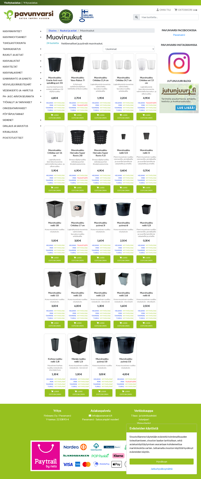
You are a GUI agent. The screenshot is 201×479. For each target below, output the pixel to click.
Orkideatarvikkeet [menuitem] (15, 108)
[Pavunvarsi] (28, 14)
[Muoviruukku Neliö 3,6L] (123, 279)
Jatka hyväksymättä (161, 468)
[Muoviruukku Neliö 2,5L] (100, 279)
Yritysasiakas (30, 2)
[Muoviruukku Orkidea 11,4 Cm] (100, 64)
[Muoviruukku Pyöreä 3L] (100, 209)
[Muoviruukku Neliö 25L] (77, 279)
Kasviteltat (10, 66)
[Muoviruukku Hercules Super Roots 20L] (77, 136)
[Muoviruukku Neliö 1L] (146, 136)
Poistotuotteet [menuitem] (13, 137)
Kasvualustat (11, 61)
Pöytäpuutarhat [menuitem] (13, 114)
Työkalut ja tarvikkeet (17, 102)
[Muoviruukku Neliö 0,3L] (146, 209)
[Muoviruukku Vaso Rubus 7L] (77, 64)
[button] (41, 31)
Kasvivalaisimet (13, 72)
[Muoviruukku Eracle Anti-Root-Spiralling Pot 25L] (55, 64)
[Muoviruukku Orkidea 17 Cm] (77, 209)
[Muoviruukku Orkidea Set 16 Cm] (55, 136)
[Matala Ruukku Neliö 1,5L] (78, 344)
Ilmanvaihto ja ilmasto (17, 78)
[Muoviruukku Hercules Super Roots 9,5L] (100, 136)
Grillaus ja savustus (15, 126)
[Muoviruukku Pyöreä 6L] (123, 209)
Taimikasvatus (12, 49)
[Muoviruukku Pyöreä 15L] (126, 344)
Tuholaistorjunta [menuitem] (14, 43)
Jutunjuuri (144, 419)
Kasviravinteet (12, 31)
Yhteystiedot (144, 423)
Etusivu (53, 30)
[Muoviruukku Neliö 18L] (55, 209)
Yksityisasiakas (12, 2)
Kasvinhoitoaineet (15, 37)
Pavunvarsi (179, 34)
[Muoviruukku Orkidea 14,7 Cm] (123, 64)
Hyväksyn (161, 461)
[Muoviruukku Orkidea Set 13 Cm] (146, 64)
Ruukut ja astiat (13, 55)
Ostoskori (185, 9)
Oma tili (165, 9)
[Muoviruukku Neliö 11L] (55, 279)
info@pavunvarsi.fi (102, 415)
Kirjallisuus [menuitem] (10, 131)
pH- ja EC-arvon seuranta (18, 96)
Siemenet (8, 120)
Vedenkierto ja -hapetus (18, 90)
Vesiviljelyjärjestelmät (17, 84)
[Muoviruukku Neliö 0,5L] (123, 136)
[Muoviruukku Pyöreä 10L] (102, 344)
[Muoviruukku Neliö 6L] (146, 279)
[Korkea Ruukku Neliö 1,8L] (55, 344)
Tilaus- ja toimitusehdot (144, 415)
